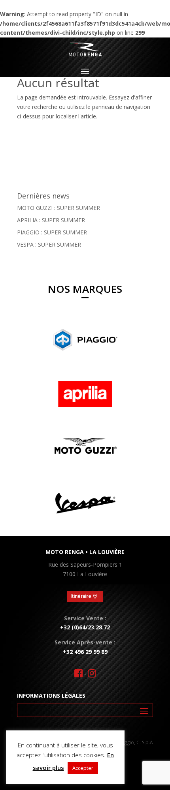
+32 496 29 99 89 (85, 651)
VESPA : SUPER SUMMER (49, 244)
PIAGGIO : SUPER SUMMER (52, 232)
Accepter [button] (82, 767)
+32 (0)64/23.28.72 (85, 627)
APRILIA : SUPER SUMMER (51, 220)
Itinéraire (80, 596)
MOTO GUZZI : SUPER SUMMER (58, 208)
